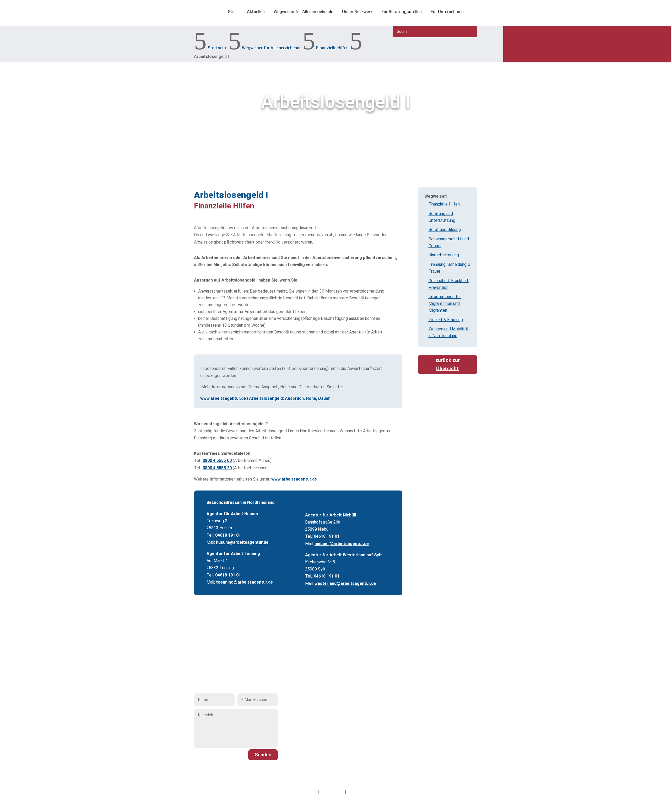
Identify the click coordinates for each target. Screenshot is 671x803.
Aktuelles (256, 11)
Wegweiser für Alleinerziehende (303, 11)
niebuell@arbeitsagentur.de (342, 543)
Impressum (306, 792)
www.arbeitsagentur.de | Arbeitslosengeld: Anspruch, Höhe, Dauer (265, 398)
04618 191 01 (228, 535)
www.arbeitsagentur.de (294, 479)
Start (233, 11)
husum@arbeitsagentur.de (242, 542)
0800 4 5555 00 (217, 460)
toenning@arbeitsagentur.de (244, 582)
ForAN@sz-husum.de (317, 739)
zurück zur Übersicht (447, 364)
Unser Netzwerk (357, 11)
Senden (263, 755)
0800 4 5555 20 (217, 467)
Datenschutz (332, 792)
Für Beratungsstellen (401, 11)
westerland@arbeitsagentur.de (345, 583)
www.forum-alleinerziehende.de (327, 746)
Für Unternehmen (447, 11)
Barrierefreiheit (361, 792)
